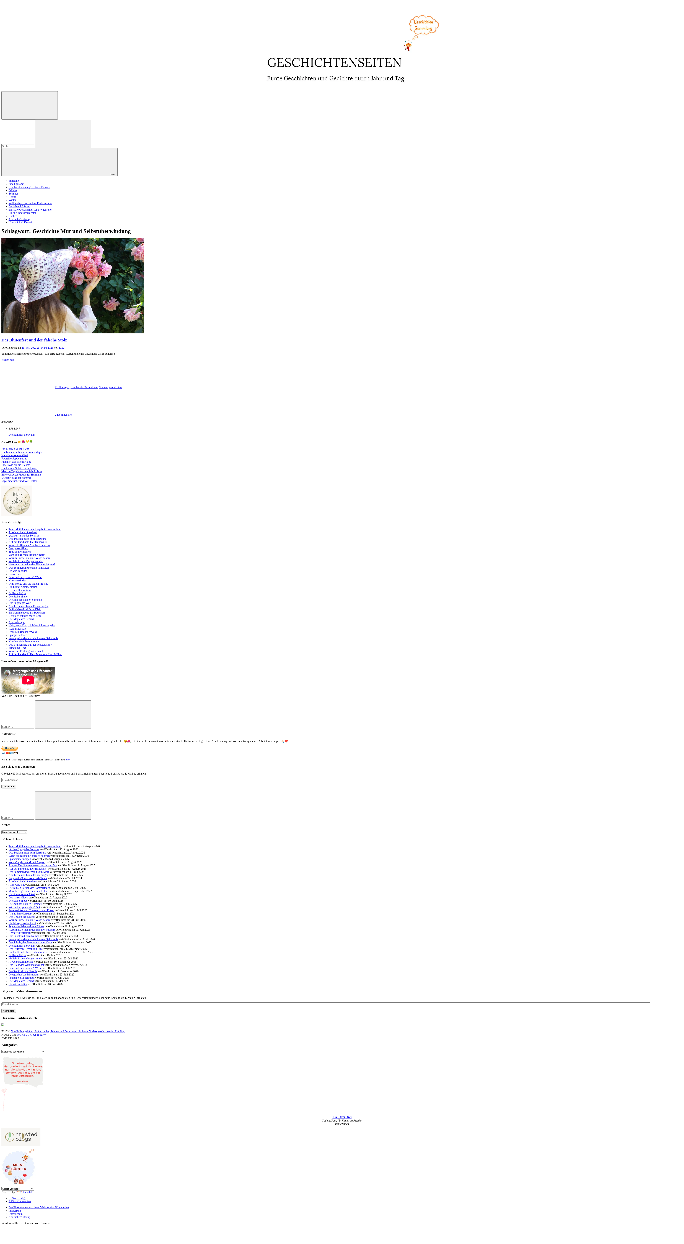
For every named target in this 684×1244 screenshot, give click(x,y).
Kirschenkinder (17, 580)
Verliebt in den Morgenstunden (26, 561)
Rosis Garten (16, 574)
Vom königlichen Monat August (27, 554)
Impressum (15, 1210)
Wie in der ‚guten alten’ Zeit (24, 907)
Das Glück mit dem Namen (24, 936)
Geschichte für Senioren (84, 387)
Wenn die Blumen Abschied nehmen (29, 545)
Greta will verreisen (20, 590)
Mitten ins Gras (17, 647)
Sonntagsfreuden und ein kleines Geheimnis (33, 638)
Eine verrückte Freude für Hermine (21, 474)
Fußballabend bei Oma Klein (25, 609)
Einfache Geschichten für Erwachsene (30, 209)
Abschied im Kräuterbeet (23, 532)
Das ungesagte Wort (20, 602)
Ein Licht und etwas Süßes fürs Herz (29, 952)
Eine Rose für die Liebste (15, 464)
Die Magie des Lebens (21, 618)
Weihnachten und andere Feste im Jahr (30, 203)
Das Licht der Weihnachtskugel (26, 964)
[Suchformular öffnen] (29, 105)
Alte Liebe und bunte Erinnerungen (28, 606)
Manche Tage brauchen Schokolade (21, 471)
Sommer (13, 193)
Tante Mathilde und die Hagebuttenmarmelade (35, 529)
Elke (61, 347)
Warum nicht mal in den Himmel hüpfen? (32, 564)
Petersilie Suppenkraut (14, 458)
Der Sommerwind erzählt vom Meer (29, 567)
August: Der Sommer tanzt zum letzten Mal (33, 865)
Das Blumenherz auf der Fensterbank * (31, 644)
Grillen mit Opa (17, 593)
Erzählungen (62, 387)
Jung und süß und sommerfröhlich (28, 878)
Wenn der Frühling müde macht (26, 651)
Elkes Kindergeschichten (23, 212)
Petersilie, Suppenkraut (21, 977)
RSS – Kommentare (20, 1201)
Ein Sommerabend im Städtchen (27, 612)
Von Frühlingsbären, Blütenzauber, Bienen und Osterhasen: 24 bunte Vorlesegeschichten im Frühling (68, 1031)
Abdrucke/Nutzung (19, 219)
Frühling (13, 190)
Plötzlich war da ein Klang (16, 461)
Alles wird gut (17, 622)
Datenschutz (15, 1213)
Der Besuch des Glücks (22, 916)
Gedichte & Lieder (19, 206)
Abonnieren (8, 786)
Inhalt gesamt (16, 183)
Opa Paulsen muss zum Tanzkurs (27, 538)
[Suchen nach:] (18, 145)
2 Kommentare (63, 414)
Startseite (14, 180)
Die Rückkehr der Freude (23, 971)
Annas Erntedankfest (20, 913)
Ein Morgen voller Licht (15, 448)
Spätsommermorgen (20, 551)
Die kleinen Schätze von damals (19, 468)
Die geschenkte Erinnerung (24, 974)
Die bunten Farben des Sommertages (29, 887)
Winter (12, 199)
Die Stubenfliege (18, 596)
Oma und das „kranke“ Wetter (25, 577)
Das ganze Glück (18, 548)
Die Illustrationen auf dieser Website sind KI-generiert (39, 1207)
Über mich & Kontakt (21, 222)
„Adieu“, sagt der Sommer (16, 477)
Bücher (13, 216)
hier (67, 759)
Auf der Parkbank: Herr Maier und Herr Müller (35, 654)
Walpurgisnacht (17, 628)
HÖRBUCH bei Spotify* (31, 1034)
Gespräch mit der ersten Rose (25, 615)
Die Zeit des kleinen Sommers (25, 599)
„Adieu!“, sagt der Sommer (24, 535)
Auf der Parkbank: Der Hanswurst (28, 541)
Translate (28, 1192)
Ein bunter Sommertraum (23, 586)
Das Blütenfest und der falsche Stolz (34, 340)
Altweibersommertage (21, 961)
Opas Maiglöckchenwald (23, 631)
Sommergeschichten (110, 387)
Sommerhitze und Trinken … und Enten (31, 910)
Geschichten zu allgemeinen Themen (29, 187)
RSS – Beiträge (17, 1198)
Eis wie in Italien (18, 570)
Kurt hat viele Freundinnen (24, 641)
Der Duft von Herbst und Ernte (26, 948)
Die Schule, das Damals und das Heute (30, 942)
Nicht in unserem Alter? (14, 455)
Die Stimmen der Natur (22, 434)
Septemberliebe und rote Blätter (19, 480)
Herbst (12, 196)
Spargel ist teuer (18, 635)
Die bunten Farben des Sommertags (21, 452)
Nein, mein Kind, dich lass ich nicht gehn (32, 625)
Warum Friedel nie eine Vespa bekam (29, 558)
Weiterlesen (7, 359)
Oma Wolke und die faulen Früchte (28, 583)
